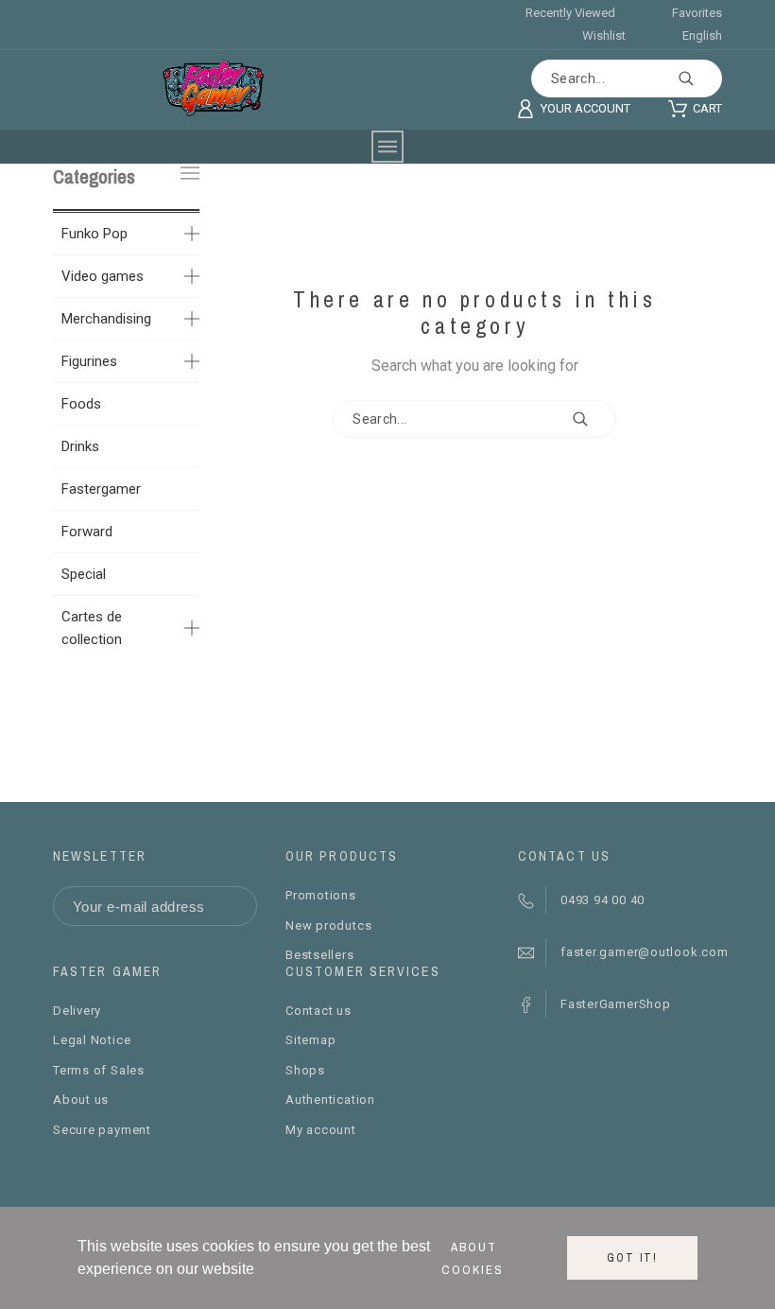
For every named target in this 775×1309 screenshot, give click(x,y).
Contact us (318, 1011)
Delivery (77, 1011)
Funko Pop (94, 233)
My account (320, 1130)
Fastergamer (101, 488)
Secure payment (102, 1130)
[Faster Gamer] (213, 88)
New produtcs (328, 925)
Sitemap (310, 1040)
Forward (86, 531)
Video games (102, 276)
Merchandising (106, 318)
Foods (81, 403)
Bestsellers (319, 955)
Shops (305, 1070)
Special (83, 574)
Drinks (80, 446)
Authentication (330, 1099)
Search (698, 78)
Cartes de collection (91, 628)
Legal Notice (91, 1040)
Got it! (632, 1257)
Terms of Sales (99, 1070)
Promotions (320, 895)
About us (81, 1099)
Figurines (89, 361)
